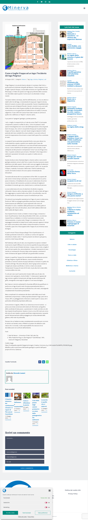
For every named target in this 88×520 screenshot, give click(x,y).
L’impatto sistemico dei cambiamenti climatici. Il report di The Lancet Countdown (8, 393)
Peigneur (41, 79)
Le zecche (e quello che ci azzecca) (44, 393)
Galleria (9, 397)
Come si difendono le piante (26, 394)
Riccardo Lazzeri (19, 373)
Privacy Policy (31, 516)
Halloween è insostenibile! (17, 394)
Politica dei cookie (22, 516)
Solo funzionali (27, 513)
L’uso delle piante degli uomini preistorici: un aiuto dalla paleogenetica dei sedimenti (35, 394)
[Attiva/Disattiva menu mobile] (84, 8)
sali (45, 79)
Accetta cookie (10, 513)
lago (31, 79)
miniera (35, 79)
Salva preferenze (43, 513)
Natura (24, 79)
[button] (49, 490)
